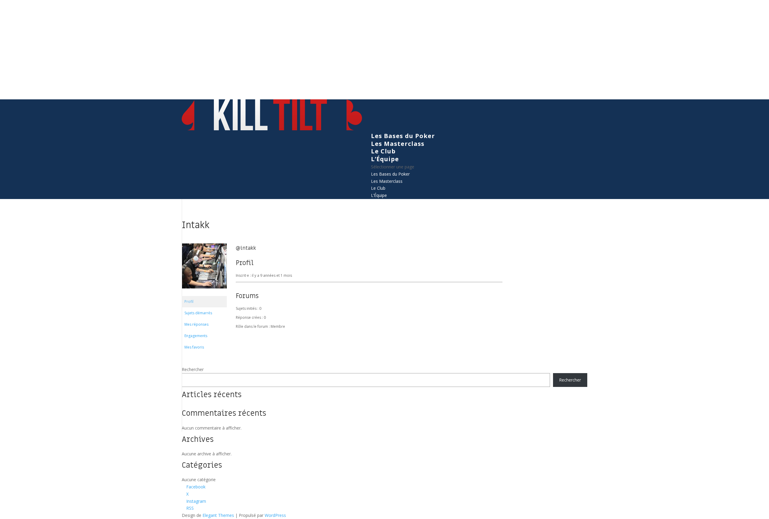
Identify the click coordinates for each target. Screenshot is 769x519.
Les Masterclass (397, 144)
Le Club (383, 151)
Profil (188, 301)
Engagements (195, 335)
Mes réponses (196, 324)
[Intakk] (204, 293)
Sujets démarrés (198, 312)
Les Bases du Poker (403, 136)
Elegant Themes (218, 515)
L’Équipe (385, 159)
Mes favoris (194, 347)
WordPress (275, 515)
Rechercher (193, 369)
